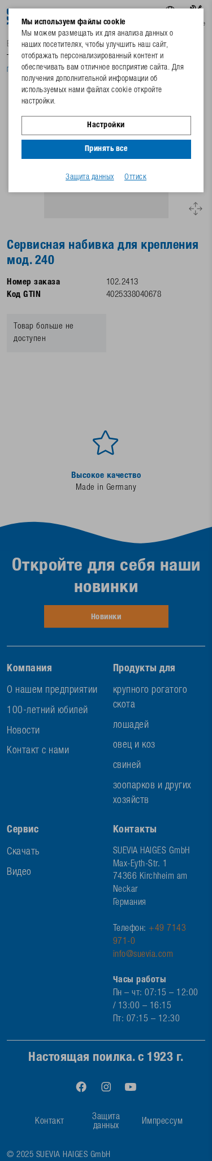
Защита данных (90, 178)
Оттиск (135, 178)
